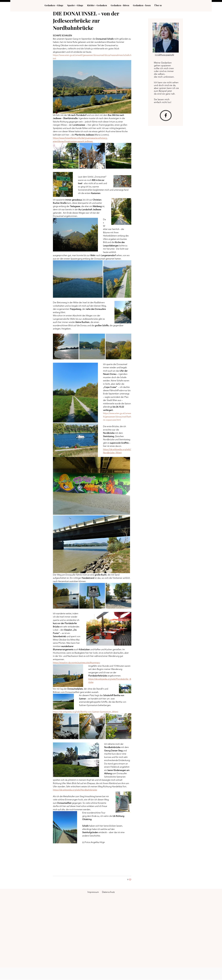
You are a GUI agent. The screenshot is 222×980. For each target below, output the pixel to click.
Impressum (93, 892)
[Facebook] (165, 115)
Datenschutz (108, 892)
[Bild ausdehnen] (66, 156)
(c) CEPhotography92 (164, 55)
